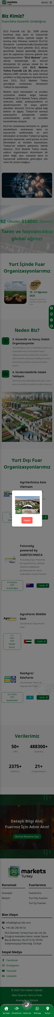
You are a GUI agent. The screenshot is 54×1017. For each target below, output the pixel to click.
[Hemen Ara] (27, 1006)
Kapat (27, 520)
